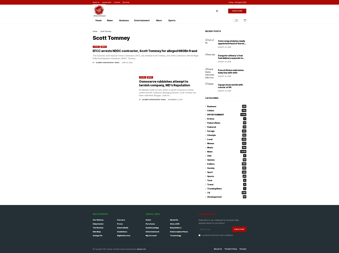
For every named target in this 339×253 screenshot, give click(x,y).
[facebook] (213, 11)
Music (226, 147)
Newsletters (176, 228)
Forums (243, 249)
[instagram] (221, 11)
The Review (98, 228)
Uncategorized (226, 197)
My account (151, 235)
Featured (226, 127)
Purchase (150, 224)
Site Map (97, 232)
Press (120, 224)
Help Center (98, 224)
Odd (226, 156)
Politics (226, 164)
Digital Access (123, 235)
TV (226, 193)
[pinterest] (225, 11)
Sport (226, 172)
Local (96, 46)
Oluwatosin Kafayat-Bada (107, 63)
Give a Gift (174, 224)
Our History (98, 220)
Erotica (226, 119)
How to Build (122, 228)
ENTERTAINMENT (226, 115)
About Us (174, 220)
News (103, 46)
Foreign (226, 131)
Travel (226, 184)
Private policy (231, 249)
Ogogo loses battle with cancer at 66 (230, 86)
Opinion (226, 160)
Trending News (226, 188)
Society (226, 168)
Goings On (97, 235)
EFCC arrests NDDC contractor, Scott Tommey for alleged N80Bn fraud (145, 51)
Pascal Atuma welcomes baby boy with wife (231, 71)
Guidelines (122, 232)
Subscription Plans (179, 232)
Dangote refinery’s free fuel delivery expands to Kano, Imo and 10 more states (230, 59)
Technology (175, 235)
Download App (152, 228)
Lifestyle (226, 135)
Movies (226, 143)
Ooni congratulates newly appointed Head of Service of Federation (232, 43)
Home (95, 31)
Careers (121, 220)
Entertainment (152, 232)
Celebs (226, 110)
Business (226, 106)
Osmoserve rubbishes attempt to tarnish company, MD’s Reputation (164, 83)
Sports (226, 176)
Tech (226, 180)
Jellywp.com (141, 249)
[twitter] (217, 11)
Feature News (226, 123)
